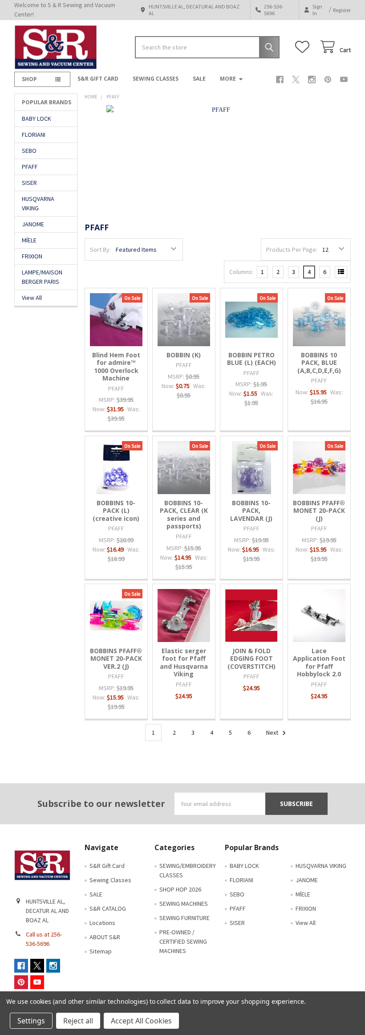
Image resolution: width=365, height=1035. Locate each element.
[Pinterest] (328, 79)
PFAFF (30, 167)
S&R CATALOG (107, 908)
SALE (199, 78)
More (228, 78)
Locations (102, 923)
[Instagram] (312, 79)
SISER (29, 183)
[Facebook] (280, 79)
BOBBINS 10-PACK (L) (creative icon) (116, 511)
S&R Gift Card (97, 78)
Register (342, 10)
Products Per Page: (291, 249)
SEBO (29, 151)
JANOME (33, 224)
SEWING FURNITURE (184, 918)
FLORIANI (33, 135)
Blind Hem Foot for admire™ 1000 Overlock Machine (116, 367)
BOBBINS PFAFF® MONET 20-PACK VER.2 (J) (116, 658)
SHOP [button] (29, 79)
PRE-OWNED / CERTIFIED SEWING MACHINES (183, 941)
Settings (31, 1021)
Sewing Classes (155, 78)
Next (273, 732)
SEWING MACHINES (183, 904)
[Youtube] (344, 79)
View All (32, 298)
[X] (296, 79)
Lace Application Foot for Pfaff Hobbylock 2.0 (319, 662)
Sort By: (100, 249)
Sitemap (100, 951)
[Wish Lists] (304, 47)
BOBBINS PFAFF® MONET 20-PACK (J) (319, 511)
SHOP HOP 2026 (180, 889)
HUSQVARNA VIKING (38, 203)
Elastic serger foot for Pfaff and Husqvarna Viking (184, 662)
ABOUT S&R (104, 937)
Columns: (241, 272)
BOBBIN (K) (183, 355)
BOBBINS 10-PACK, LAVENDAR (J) (251, 511)
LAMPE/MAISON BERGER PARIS (42, 277)
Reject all (78, 1021)
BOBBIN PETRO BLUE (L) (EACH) (251, 359)
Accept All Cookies (141, 1021)
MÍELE (29, 240)
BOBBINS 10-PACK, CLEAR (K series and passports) (184, 515)
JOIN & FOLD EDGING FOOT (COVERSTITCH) (251, 658)
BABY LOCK (36, 119)
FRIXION (32, 256)
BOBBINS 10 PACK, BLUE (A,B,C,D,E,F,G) (319, 363)
